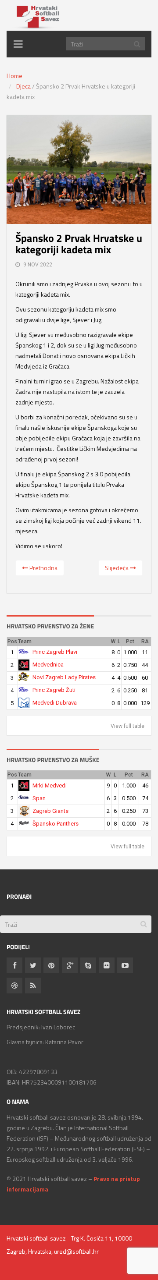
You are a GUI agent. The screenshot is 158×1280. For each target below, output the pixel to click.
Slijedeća (117, 567)
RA (145, 641)
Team (25, 641)
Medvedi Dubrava (54, 702)
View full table (127, 726)
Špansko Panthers (55, 823)
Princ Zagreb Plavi (54, 652)
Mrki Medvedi (49, 785)
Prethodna (42, 567)
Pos (12, 641)
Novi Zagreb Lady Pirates (64, 677)
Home (14, 75)
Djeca (23, 86)
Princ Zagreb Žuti (53, 690)
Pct (130, 641)
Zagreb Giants (50, 811)
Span (39, 798)
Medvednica (48, 664)
